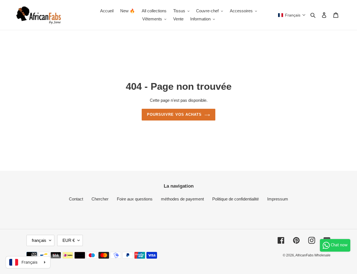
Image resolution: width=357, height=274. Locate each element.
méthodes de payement (182, 199)
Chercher (99, 199)
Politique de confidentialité (235, 199)
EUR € (68, 240)
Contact (76, 199)
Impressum (277, 199)
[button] (291, 15)
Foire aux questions (135, 199)
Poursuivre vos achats (174, 114)
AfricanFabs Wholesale (313, 255)
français (39, 240)
